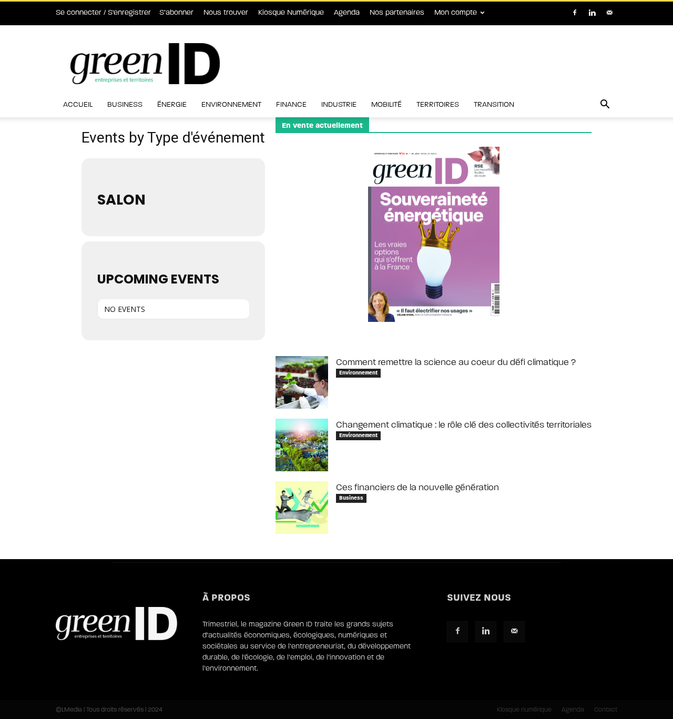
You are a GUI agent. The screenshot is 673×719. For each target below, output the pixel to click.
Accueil (78, 104)
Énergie (172, 104)
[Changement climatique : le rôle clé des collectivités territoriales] (302, 445)
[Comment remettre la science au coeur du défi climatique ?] (302, 382)
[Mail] (609, 12)
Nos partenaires (397, 12)
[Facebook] (575, 12)
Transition (494, 104)
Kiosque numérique (524, 709)
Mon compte (455, 12)
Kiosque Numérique (291, 12)
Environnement (231, 104)
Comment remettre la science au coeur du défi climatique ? (456, 362)
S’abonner (176, 12)
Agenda (347, 12)
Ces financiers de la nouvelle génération (417, 487)
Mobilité (386, 104)
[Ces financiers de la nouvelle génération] (302, 507)
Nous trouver (225, 12)
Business (124, 104)
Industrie (338, 104)
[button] (604, 105)
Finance (291, 104)
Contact (605, 709)
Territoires (437, 104)
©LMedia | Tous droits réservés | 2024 (109, 709)
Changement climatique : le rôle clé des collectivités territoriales (464, 425)
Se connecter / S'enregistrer (103, 12)
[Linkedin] (592, 12)
